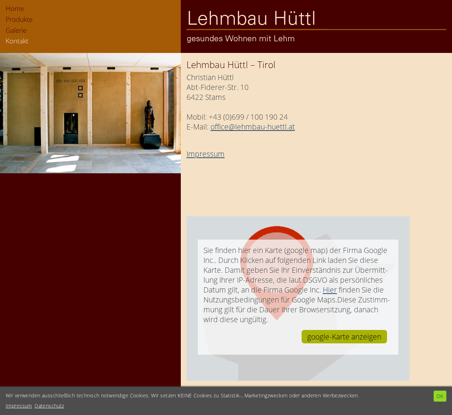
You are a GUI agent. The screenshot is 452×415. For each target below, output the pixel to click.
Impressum (205, 154)
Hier (330, 290)
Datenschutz (49, 405)
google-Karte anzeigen (344, 337)
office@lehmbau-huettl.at (252, 127)
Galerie (16, 30)
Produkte (19, 19)
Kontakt (17, 41)
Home (15, 8)
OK (439, 396)
